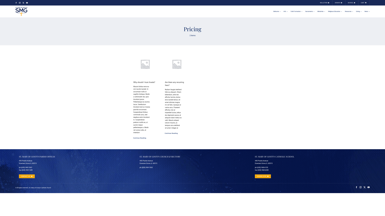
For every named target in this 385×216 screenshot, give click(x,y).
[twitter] (23, 3)
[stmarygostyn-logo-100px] (21, 8)
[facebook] (16, 3)
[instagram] (20, 3)
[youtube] (27, 3)
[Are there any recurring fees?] (176, 64)
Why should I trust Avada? (144, 82)
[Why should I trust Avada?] (145, 64)
